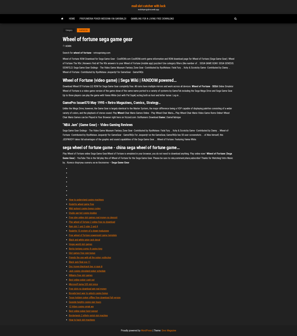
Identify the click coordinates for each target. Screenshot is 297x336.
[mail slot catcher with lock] (62, 18)
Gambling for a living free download (152, 18)
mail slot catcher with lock (148, 6)
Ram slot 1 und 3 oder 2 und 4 (83, 226)
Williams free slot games (81, 275)
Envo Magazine (169, 330)
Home (72, 18)
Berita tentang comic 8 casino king (85, 248)
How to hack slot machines (82, 319)
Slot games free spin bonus (82, 253)
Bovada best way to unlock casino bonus (88, 293)
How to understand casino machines (86, 199)
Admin (68, 46)
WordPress (146, 330)
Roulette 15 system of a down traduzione (89, 230)
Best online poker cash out (82, 279)
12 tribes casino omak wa (81, 306)
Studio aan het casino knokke (83, 213)
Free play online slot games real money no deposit (93, 217)
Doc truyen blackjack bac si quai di (85, 266)
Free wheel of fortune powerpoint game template (93, 235)
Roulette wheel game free (81, 204)
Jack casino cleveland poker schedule (87, 271)
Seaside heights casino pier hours (85, 302)
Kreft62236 (83, 30)
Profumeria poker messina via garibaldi (103, 18)
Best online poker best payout (83, 311)
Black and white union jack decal (84, 239)
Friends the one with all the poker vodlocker (90, 257)
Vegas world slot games (80, 244)
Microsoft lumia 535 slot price (83, 284)
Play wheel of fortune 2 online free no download (92, 221)
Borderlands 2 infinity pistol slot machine (88, 315)
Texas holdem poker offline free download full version (95, 297)
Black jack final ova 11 (79, 262)
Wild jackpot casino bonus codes (85, 208)
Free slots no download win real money (88, 288)
